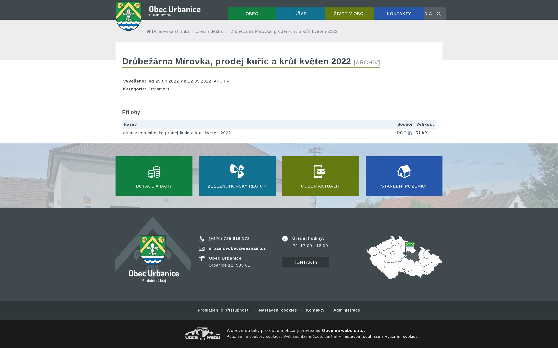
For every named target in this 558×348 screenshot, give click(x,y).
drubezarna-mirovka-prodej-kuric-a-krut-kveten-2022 (177, 133)
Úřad (300, 13)
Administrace (346, 310)
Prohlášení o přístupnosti (224, 310)
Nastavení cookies (278, 310)
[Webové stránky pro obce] (168, 333)
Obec (252, 13)
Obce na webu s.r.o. (343, 330)
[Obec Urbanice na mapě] (404, 257)
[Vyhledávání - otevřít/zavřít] (439, 13)
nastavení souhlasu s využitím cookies (380, 336)
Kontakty (399, 13)
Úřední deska (209, 31)
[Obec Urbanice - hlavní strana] (158, 16)
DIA (428, 13)
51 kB (421, 133)
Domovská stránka (171, 31)
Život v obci (349, 13)
